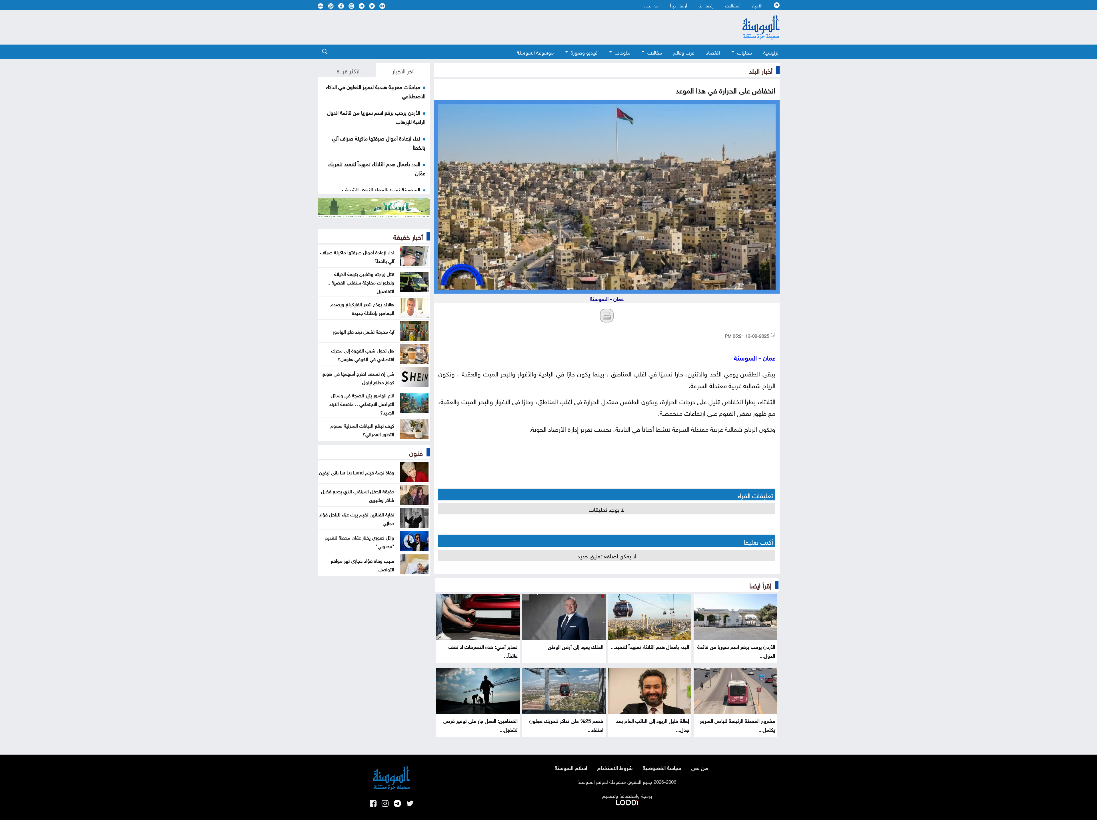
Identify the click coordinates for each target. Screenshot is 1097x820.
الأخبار (757, 5)
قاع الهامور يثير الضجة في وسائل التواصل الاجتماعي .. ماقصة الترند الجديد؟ (361, 403)
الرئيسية (771, 51)
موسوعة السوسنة (535, 51)
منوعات (622, 51)
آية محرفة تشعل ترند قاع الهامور (363, 331)
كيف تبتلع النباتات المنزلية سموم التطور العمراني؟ (362, 429)
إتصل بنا (706, 5)
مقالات (654, 51)
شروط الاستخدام (614, 767)
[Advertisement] (502, 27)
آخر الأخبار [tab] (403, 70)
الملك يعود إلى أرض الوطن (575, 646)
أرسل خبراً (678, 5)
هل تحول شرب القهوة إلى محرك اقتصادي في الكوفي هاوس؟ (362, 354)
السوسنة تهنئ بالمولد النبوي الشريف (381, 189)
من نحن (651, 5)
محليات (744, 51)
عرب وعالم (683, 51)
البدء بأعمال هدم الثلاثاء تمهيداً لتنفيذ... (650, 646)
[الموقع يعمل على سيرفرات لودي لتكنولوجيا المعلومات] (627, 801)
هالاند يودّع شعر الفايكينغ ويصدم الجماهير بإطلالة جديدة (362, 307)
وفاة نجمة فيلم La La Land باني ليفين (356, 472)
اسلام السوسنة (571, 767)
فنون (416, 452)
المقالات (732, 5)
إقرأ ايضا (760, 585)
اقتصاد (713, 51)
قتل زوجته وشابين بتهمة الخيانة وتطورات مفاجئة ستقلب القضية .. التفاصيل (360, 282)
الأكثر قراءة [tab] (349, 70)
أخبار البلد (760, 70)
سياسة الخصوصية (662, 767)
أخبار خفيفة (408, 236)
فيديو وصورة (584, 51)
